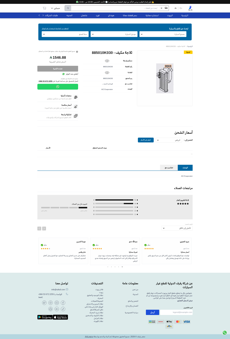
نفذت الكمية (57, 68)
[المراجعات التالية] (44, 228)
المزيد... (104, 84)
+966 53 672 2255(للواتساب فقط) (50, 295)
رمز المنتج (129, 78)
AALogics (89, 336)
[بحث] (68, 8)
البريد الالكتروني (188, 308)
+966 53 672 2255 (45, 81)
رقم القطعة (128, 67)
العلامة (130, 72)
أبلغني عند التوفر (72, 74)
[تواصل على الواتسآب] (225, 334)
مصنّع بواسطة (127, 61)
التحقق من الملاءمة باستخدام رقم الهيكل (55, 28)
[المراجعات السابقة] (39, 228)
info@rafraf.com (58, 289)
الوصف (130, 89)
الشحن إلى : (188, 140)
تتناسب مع (128, 84)
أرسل (152, 312)
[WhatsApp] (57, 87)
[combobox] (184, 34)
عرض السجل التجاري (185, 300)
